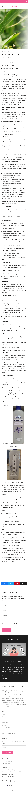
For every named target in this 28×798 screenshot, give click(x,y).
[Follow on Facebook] (2, 781)
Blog (3, 720)
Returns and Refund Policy (8, 733)
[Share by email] (23, 583)
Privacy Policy (10, 598)
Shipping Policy (5, 731)
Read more (4, 678)
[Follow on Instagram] (6, 781)
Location (4, 725)
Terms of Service (20, 598)
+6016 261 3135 (6, 763)
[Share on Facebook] (5, 583)
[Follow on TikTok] (10, 781)
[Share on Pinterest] (17, 583)
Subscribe (7, 752)
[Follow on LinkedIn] (14, 781)
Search (3, 714)
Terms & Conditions (6, 728)
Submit (6, 630)
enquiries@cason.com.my (8, 761)
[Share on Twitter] (11, 583)
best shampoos (6, 658)
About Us (4, 717)
